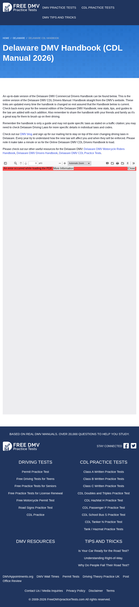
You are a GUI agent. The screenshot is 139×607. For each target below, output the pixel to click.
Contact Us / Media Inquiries (44, 590)
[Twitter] (133, 447)
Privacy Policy (75, 590)
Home (6, 38)
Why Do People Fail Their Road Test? (103, 565)
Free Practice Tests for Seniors (35, 486)
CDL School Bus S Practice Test (103, 514)
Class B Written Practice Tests (103, 479)
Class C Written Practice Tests (103, 486)
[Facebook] (126, 447)
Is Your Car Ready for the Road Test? (103, 551)
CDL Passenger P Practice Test (103, 507)
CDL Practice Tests (98, 7)
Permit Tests (71, 576)
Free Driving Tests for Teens (35, 479)
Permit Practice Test (35, 471)
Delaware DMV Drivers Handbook (37, 153)
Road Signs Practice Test (35, 507)
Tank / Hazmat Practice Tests (103, 529)
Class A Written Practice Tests (103, 471)
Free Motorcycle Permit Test (35, 500)
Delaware (19, 38)
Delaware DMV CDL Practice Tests (80, 153)
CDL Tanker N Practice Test (103, 522)
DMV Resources (35, 541)
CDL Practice (35, 514)
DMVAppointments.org (18, 576)
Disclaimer (96, 590)
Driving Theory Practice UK (101, 576)
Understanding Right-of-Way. (103, 558)
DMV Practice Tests (59, 7)
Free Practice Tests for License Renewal (35, 493)
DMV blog (26, 134)
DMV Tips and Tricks (59, 17)
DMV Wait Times (48, 576)
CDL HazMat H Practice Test (103, 500)
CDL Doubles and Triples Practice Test (104, 493)
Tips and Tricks (103, 541)
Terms (110, 590)
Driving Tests (35, 462)
